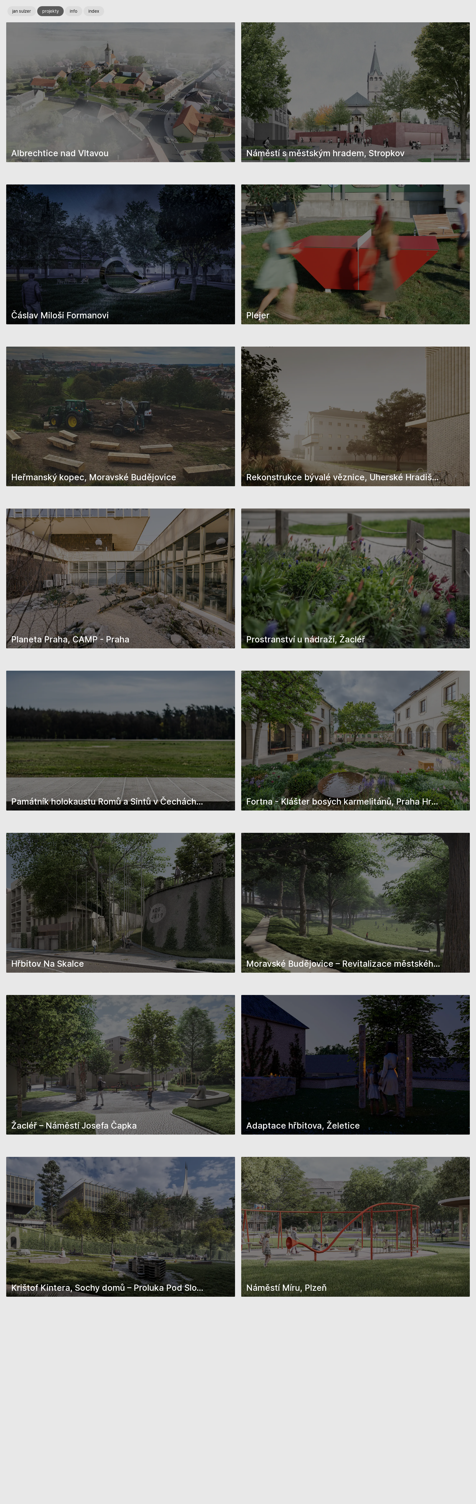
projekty (50, 11)
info (73, 11)
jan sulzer (21, 11)
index (94, 11)
